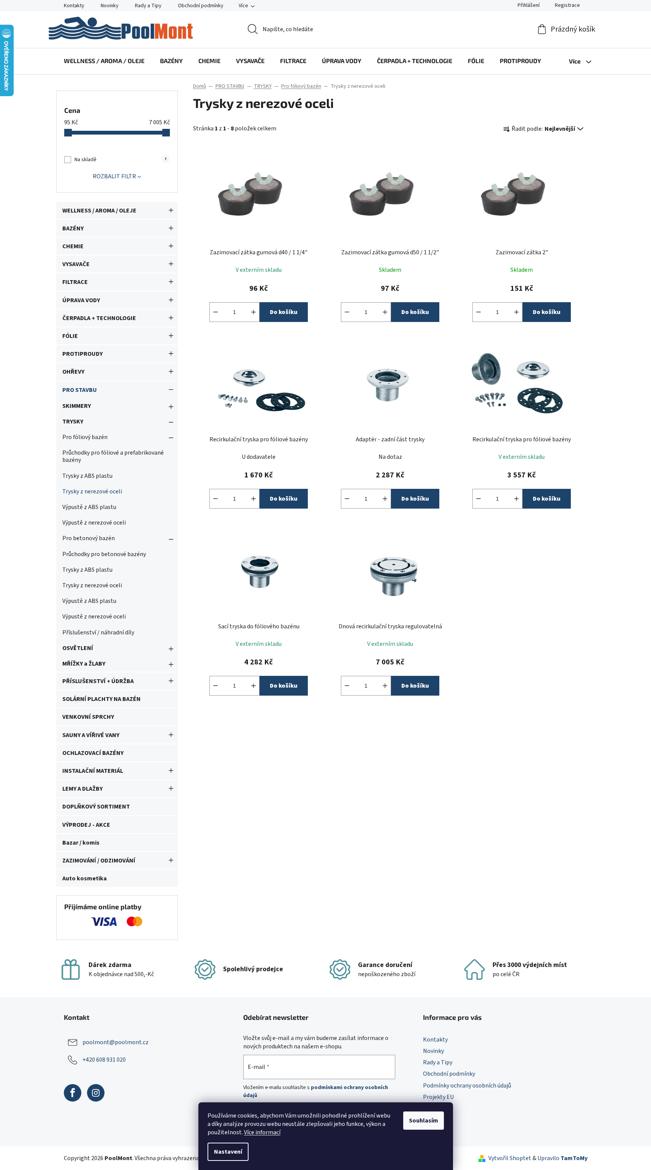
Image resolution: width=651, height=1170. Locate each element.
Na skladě (120, 159)
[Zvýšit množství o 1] (253, 312)
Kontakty (74, 6)
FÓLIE (70, 336)
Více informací (262, 1132)
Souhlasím (423, 1120)
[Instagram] (96, 1093)
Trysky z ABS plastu (87, 476)
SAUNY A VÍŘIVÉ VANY (90, 735)
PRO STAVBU (79, 390)
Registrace (567, 5)
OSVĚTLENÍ (77, 648)
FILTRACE (75, 282)
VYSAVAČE (76, 264)
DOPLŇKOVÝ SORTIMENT (96, 806)
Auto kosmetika (84, 878)
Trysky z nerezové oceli (92, 491)
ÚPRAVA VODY (81, 300)
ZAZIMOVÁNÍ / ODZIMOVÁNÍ (98, 860)
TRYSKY (72, 421)
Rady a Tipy (148, 6)
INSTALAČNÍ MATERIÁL (92, 771)
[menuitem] (104, 60)
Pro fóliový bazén (85, 437)
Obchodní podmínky (200, 6)
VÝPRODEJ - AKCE (86, 825)
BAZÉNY (73, 228)
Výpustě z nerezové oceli (94, 522)
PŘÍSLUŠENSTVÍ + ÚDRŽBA (98, 681)
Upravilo (562, 1158)
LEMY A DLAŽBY (82, 789)
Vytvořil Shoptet (509, 1158)
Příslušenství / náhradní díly (98, 632)
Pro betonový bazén (88, 538)
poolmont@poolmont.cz (115, 1042)
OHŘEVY (73, 372)
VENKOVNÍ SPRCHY (88, 717)
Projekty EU (438, 1097)
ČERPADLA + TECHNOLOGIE (99, 318)
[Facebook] (72, 1093)
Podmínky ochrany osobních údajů (467, 1085)
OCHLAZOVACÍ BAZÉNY (93, 753)
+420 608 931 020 (104, 1060)
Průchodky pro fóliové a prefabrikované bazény (113, 456)
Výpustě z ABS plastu (89, 507)
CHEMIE (73, 246)
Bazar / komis (81, 843)
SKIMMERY (76, 406)
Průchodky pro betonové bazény (104, 554)
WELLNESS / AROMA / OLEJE (99, 210)
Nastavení (228, 1152)
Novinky (110, 6)
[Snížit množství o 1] (215, 312)
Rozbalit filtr (114, 176)
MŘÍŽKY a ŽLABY (83, 664)
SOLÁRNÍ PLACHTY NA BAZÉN (101, 699)
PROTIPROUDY (82, 354)
